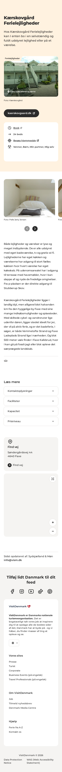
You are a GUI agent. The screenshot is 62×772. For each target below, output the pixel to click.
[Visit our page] (21, 591)
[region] (31, 505)
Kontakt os (15, 731)
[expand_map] (52, 478)
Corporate (14, 670)
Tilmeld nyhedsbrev (20, 703)
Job (11, 699)
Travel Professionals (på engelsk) (27, 679)
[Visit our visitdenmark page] (31, 591)
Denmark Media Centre (22, 707)
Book (16, 128)
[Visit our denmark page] (12, 591)
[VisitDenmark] (20, 606)
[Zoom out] (53, 531)
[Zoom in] (53, 522)
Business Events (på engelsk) (25, 675)
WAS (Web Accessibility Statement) (40, 761)
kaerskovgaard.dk (19, 113)
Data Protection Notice (13, 761)
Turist (12, 666)
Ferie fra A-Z (16, 727)
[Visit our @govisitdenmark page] (40, 591)
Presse (13, 661)
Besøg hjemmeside (24, 140)
